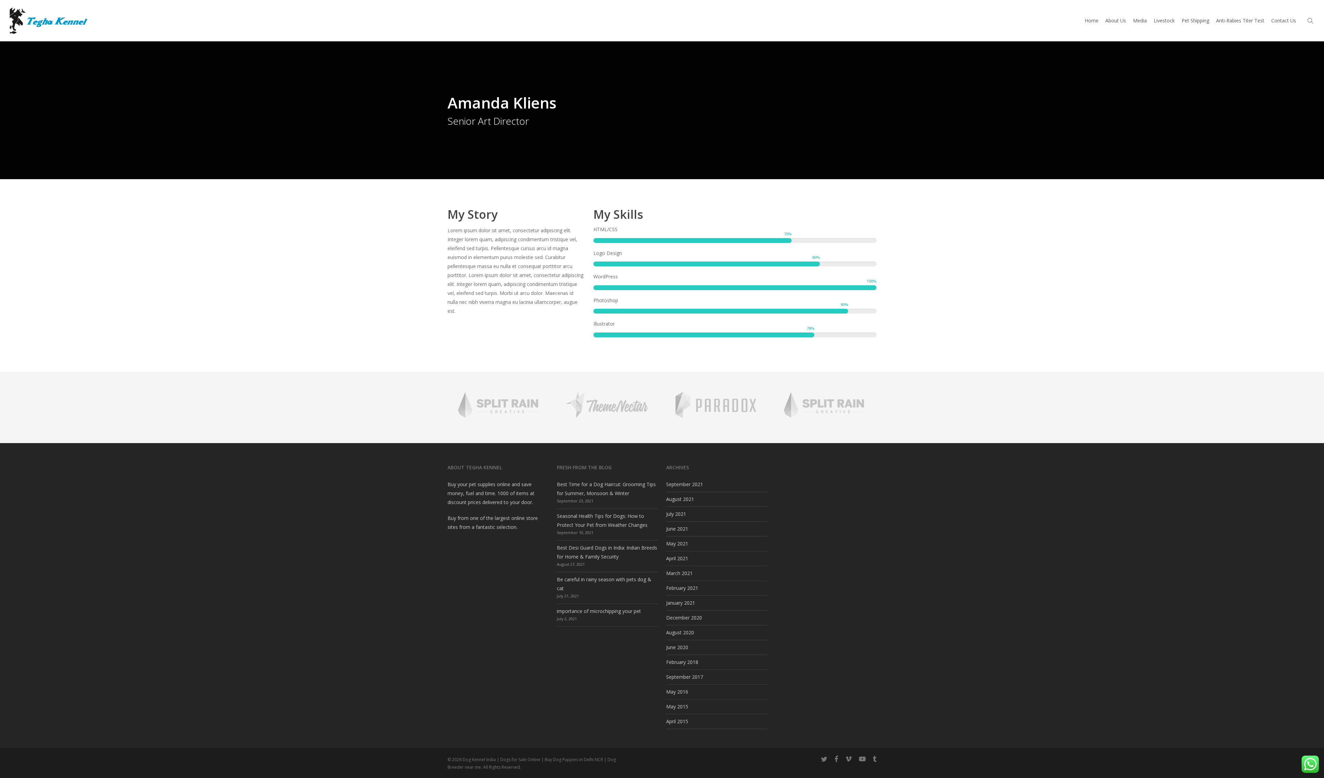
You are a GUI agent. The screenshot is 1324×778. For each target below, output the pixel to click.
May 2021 (677, 543)
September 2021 (684, 484)
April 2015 (677, 721)
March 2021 (679, 573)
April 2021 (677, 558)
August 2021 (680, 499)
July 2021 (676, 514)
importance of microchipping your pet (599, 611)
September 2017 (684, 677)
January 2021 (680, 603)
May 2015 (677, 706)
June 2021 (677, 528)
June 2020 (677, 647)
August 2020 (680, 632)
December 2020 (684, 617)
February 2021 (682, 588)
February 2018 (682, 662)
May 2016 (677, 691)
